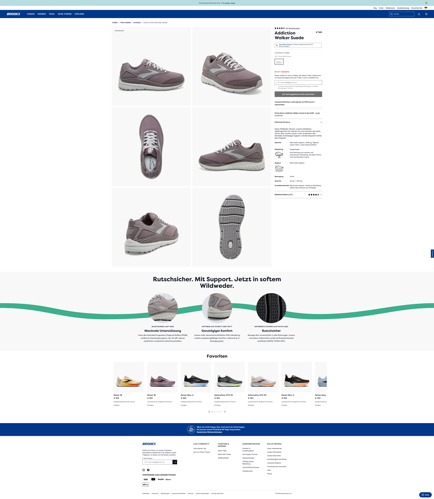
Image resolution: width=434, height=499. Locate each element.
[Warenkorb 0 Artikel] (426, 14)
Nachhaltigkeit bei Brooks (277, 459)
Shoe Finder (222, 451)
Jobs (269, 470)
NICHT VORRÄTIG (282, 72)
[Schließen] (426, 3)
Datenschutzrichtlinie (178, 493)
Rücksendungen (248, 458)
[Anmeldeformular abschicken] (175, 462)
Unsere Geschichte (274, 456)
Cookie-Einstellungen (202, 493)
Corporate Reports (274, 463)
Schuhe (137, 22)
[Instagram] (143, 470)
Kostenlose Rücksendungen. (209, 432)
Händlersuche (390, 8)
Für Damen (125, 22)
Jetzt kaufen (232, 3)
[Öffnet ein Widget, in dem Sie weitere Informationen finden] (425, 495)
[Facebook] (148, 470)
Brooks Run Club (416, 8)
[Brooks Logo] (161, 444)
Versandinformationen (250, 467)
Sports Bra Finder (224, 454)
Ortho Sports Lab (199, 448)
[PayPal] (161, 479)
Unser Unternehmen (274, 448)
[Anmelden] (418, 14)
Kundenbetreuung (403, 8)
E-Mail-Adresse (147, 458)
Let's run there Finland (201, 452)
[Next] (224, 412)
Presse (269, 474)
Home (115, 22)
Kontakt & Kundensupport (248, 449)
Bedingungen (165, 493)
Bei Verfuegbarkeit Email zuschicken (298, 94)
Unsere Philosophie (274, 452)
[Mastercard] (153, 479)
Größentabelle (223, 458)
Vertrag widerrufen (217, 493)
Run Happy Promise (249, 454)
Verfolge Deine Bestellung (248, 463)
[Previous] (209, 412)
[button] (151, 66)
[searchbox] (403, 14)
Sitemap (190, 493)
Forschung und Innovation (276, 466)
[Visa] (145, 479)
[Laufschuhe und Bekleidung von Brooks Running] (13, 14)
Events (381, 8)
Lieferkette (145, 493)
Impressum (155, 493)
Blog (375, 8)
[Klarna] (168, 479)
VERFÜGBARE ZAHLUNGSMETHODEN (159, 475)
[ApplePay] (145, 485)
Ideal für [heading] (278, 142)
